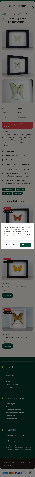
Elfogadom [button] (25, 245)
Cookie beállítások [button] (12, 245)
